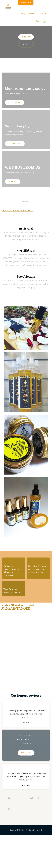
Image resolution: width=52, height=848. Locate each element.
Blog (37, 21)
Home (15, 13)
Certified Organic (37, 566)
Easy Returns (10, 589)
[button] (26, 37)
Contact (43, 13)
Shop (23, 13)
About (31, 13)
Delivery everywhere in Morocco (11, 569)
